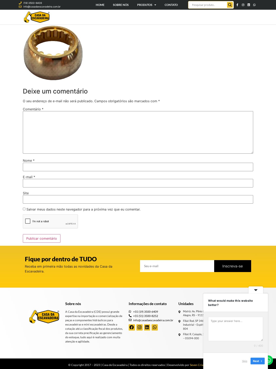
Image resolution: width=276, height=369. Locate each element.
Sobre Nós (121, 4)
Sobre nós (73, 303)
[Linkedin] (249, 5)
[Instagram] (243, 5)
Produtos (144, 4)
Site (26, 193)
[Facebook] (132, 327)
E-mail (29, 177)
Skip (244, 360)
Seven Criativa (199, 365)
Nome (29, 160)
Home (100, 4)
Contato (171, 4)
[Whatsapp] (254, 5)
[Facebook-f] (237, 5)
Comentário (33, 109)
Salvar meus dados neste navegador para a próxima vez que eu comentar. (83, 209)
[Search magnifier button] (230, 5)
